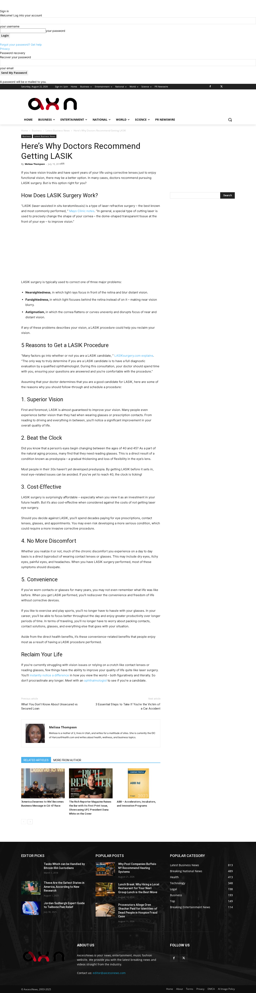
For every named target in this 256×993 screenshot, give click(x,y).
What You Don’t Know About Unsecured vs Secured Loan (49, 706)
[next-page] (30, 821)
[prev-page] (23, 821)
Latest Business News (58, 130)
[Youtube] (232, 86)
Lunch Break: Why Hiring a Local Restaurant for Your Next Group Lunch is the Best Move (138, 888)
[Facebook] (210, 86)
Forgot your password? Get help (21, 44)
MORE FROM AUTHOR (67, 760)
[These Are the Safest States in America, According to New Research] (31, 888)
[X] (221, 86)
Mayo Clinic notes (81, 211)
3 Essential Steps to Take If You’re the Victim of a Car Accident (128, 706)
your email (6, 68)
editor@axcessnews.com (109, 973)
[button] (230, 119)
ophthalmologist (95, 680)
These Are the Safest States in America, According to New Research (64, 886)
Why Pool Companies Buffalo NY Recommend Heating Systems (137, 867)
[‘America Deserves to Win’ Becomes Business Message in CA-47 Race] (43, 783)
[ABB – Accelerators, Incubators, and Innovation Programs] (138, 783)
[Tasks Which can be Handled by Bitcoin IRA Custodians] (31, 869)
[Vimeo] (227, 86)
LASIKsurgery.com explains (133, 355)
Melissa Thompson (35, 163)
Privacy (5, 48)
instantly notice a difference (49, 675)
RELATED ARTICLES (36, 760)
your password (55, 30)
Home (24, 130)
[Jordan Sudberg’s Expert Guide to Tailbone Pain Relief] (31, 908)
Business (37, 130)
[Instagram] (216, 86)
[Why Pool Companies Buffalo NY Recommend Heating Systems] (105, 869)
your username (9, 26)
